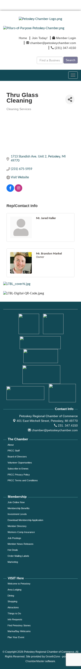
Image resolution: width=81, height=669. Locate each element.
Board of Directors (17, 456)
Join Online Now (16, 502)
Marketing (13, 562)
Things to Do (14, 613)
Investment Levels (17, 514)
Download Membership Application (25, 520)
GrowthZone (53, 656)
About (11, 444)
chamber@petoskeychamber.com (54, 430)
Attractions (13, 607)
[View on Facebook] (10, 191)
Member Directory (17, 526)
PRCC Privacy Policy (19, 474)
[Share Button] (70, 99)
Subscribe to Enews (18, 468)
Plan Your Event (16, 637)
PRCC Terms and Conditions (23, 480)
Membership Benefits (19, 508)
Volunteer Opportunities (20, 462)
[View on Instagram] (18, 191)
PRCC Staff (14, 450)
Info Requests (15, 619)
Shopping (12, 601)
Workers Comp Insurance (21, 532)
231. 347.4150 (67, 425)
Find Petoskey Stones (19, 625)
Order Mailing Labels (18, 556)
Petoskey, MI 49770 (47, 420)
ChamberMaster (34, 661)
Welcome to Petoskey (19, 583)
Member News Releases (20, 544)
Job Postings (14, 538)
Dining (11, 595)
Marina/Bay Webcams (19, 631)
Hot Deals (13, 550)
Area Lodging (14, 589)
